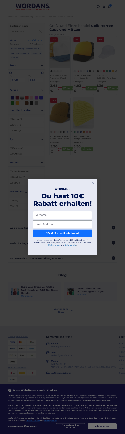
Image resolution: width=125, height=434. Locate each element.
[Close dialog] (93, 182)
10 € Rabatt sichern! (62, 233)
